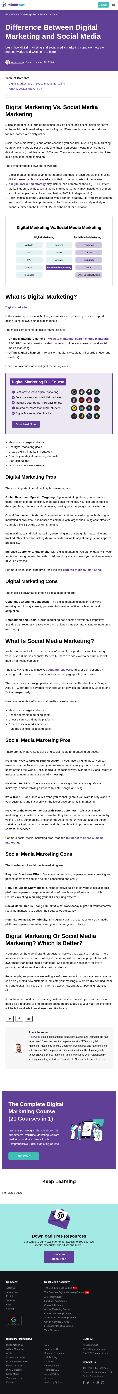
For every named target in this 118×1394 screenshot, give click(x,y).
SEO (47, 1334)
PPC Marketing (13, 1361)
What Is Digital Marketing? (24, 89)
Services (10, 1287)
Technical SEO (52, 1361)
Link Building (51, 1347)
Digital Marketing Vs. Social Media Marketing (36, 83)
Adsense (49, 1370)
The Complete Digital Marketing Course (64, 1278)
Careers (10, 1374)
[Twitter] (90, 1374)
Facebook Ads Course (55, 1288)
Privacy (6, 1389)
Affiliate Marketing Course (57, 1296)
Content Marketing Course (57, 1301)
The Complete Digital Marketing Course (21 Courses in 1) (34, 1102)
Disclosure (35, 1389)
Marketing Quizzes (54, 1374)
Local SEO (50, 1352)
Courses (104, 4)
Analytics (10, 1343)
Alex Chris (34, 1027)
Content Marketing (15, 1347)
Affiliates (47, 1389)
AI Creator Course (53, 1283)
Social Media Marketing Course (60, 1305)
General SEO (51, 1338)
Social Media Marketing (46, 14)
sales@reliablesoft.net (101, 1362)
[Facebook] (86, 1374)
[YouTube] (100, 1374)
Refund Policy (20, 1389)
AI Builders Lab (92, 1334)
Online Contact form (95, 1367)
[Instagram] (105, 1374)
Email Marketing (14, 1356)
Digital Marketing (22, 14)
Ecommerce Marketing (17, 1352)
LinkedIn (81, 1050)
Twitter (67, 1050)
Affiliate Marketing (15, 1338)
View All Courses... (53, 1319)
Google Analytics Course (56, 1310)
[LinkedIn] (95, 1374)
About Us (10, 1274)
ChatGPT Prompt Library (97, 1343)
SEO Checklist (52, 1365)
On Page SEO (52, 1356)
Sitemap (10, 1296)
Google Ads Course (54, 1292)
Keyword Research (54, 1343)
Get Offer (24, 1147)
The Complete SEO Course (57, 1274)
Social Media (12, 1365)
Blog (7, 14)
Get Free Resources (59, 1245)
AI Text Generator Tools (96, 1338)
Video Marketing (14, 1370)
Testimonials (12, 1278)
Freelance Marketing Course (58, 1314)
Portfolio (10, 1283)
